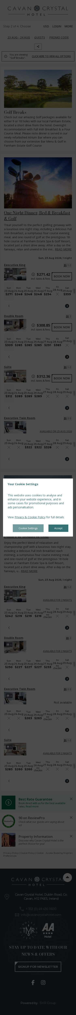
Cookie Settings (28, 528)
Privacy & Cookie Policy (30, 517)
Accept (58, 528)
